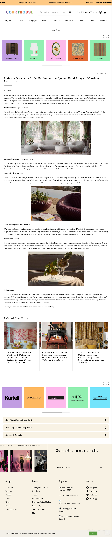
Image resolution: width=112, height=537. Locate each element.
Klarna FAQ (36, 506)
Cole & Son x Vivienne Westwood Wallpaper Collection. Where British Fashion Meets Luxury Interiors (19, 357)
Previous (100, 73)
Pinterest (93, 495)
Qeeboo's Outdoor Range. (46, 307)
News (14, 73)
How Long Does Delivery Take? (18, 427)
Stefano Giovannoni (62, 103)
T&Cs (34, 495)
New (82, 20)
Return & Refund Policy (41, 502)
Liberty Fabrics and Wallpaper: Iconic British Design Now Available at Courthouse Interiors (91, 357)
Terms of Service (38, 509)
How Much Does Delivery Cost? (18, 420)
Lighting (8, 491)
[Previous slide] (103, 37)
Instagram (93, 487)
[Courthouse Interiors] (19, 12)
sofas (49, 166)
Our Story (36, 491)
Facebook (93, 491)
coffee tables (57, 166)
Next (106, 73)
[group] (12, 50)
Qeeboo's (63, 246)
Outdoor (56, 20)
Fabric (44, 20)
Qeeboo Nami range (48, 112)
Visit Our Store (11, 509)
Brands (92, 20)
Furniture (9, 487)
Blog (34, 513)
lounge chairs (39, 166)
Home (6, 73)
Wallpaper (33, 20)
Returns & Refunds (13, 435)
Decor (7, 502)
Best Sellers (69, 20)
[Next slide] (108, 37)
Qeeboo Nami (66, 294)
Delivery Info (37, 498)
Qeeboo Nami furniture (55, 163)
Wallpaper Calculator (40, 487)
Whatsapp (93, 498)
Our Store (56, 30)
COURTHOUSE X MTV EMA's (19, 446)
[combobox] (55, 12)
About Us (104, 20)
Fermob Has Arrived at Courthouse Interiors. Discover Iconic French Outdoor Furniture (55, 356)
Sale (21, 20)
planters (68, 166)
